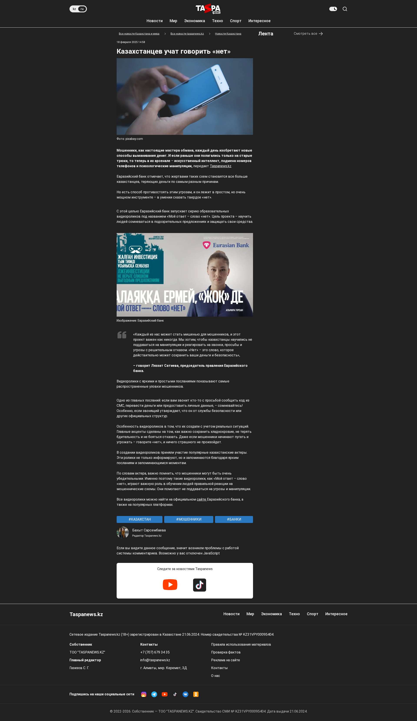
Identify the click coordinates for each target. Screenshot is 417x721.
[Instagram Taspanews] (143, 694)
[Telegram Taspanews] (154, 694)
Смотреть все (305, 33)
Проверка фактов (226, 652)
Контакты (219, 668)
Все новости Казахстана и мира (139, 33)
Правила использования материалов (241, 644)
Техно (217, 20)
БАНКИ (234, 519)
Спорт (236, 20)
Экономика (194, 20)
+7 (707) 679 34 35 (155, 652)
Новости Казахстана (228, 33)
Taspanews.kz (220, 166)
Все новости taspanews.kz (187, 33)
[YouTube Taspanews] (170, 585)
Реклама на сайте (225, 660)
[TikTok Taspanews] (200, 585)
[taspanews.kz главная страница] (208, 8)
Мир (173, 20)
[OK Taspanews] (195, 694)
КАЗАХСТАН (140, 519)
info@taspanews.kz (155, 660)
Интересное (259, 20)
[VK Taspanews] (185, 694)
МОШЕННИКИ (190, 519)
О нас (215, 676)
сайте (202, 499)
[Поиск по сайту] (345, 9)
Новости (155, 20)
